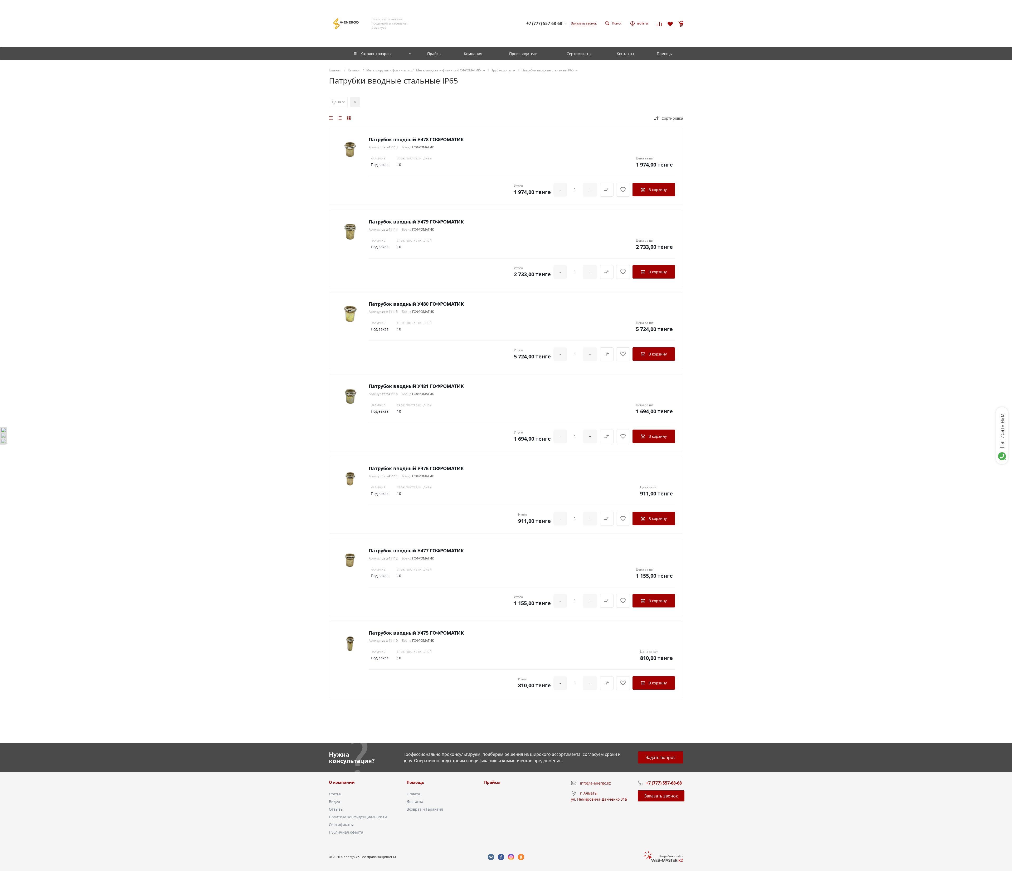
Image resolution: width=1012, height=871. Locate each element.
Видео (334, 801)
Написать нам (1001, 430)
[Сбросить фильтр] (355, 102)
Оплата (413, 793)
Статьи (335, 793)
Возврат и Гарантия (425, 809)
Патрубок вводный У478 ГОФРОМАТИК (416, 139)
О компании (342, 782)
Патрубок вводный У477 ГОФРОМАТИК (416, 550)
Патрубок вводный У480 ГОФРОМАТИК (416, 304)
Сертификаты (341, 824)
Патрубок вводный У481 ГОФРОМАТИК (416, 386)
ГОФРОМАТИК (423, 147)
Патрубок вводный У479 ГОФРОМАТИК (416, 221)
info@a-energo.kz (595, 783)
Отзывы (336, 809)
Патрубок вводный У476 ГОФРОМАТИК (416, 468)
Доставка (415, 801)
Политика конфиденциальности (358, 816)
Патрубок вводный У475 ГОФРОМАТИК (416, 633)
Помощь (415, 782)
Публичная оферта (346, 832)
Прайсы (492, 782)
